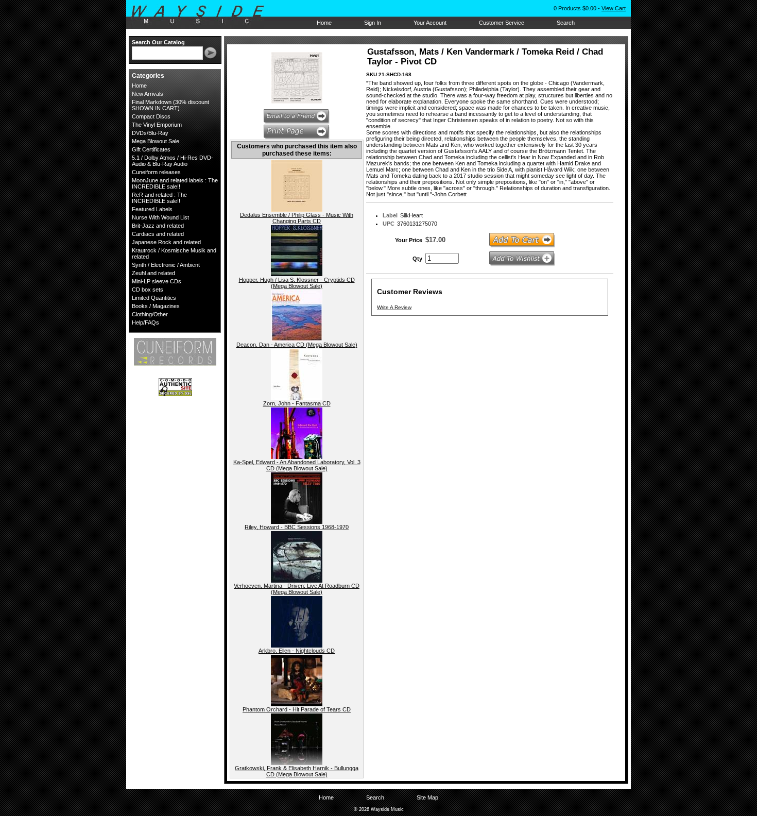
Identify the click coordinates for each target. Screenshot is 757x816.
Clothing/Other (150, 314)
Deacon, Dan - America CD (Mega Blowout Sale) (296, 345)
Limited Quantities (154, 298)
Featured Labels (152, 209)
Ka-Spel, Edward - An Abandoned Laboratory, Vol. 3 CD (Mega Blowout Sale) (296, 465)
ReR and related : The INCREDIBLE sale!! (159, 198)
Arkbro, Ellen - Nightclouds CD (297, 651)
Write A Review (394, 307)
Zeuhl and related (153, 273)
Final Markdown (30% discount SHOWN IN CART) (170, 105)
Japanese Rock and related (166, 242)
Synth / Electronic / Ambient (166, 265)
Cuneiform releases (156, 172)
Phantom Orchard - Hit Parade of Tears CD (297, 709)
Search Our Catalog (158, 42)
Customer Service (501, 23)
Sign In (372, 23)
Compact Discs (151, 116)
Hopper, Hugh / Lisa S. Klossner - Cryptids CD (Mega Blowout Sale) (297, 283)
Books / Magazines (156, 306)
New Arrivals (147, 94)
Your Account (430, 23)
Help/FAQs (145, 322)
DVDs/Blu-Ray (150, 133)
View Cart (613, 8)
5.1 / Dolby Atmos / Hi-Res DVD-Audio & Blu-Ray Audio (172, 161)
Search (566, 23)
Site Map (427, 797)
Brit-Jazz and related (158, 226)
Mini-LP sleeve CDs (156, 281)
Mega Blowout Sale (155, 141)
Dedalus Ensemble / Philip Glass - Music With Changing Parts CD (296, 218)
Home (324, 23)
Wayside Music (202, 15)
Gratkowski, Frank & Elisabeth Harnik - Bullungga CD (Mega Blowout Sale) (296, 771)
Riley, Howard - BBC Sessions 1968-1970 (297, 527)
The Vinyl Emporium (157, 125)
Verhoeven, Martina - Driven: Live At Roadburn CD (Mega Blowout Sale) (296, 589)
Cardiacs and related (158, 234)
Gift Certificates (151, 149)
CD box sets (147, 289)
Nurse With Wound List (160, 217)
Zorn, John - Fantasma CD (297, 403)
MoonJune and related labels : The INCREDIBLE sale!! (175, 183)
